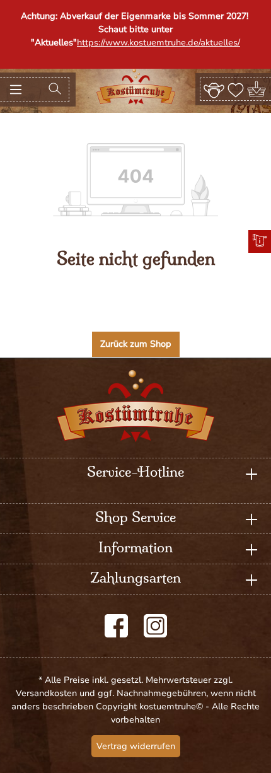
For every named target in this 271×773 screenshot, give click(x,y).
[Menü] (16, 90)
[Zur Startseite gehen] (135, 87)
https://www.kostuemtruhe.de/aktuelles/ (158, 43)
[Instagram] (155, 625)
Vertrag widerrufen (135, 746)
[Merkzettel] (236, 89)
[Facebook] (116, 625)
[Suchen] (55, 90)
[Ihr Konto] (214, 89)
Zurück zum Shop (135, 344)
